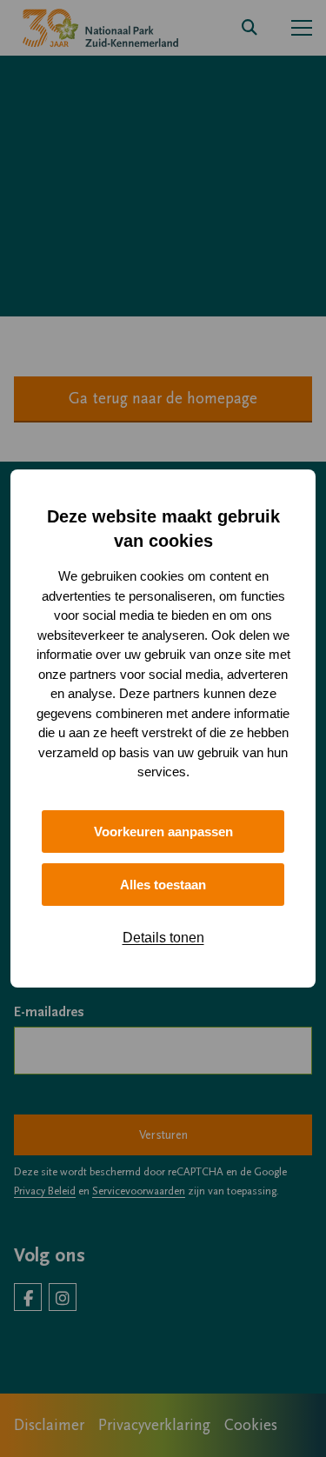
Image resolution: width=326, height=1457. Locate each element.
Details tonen (163, 937)
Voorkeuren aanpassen (163, 831)
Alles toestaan (163, 884)
